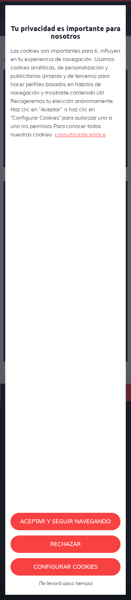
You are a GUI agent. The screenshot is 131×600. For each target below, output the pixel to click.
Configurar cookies (66, 569)
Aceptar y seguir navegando (65, 521)
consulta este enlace (80, 135)
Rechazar (65, 544)
